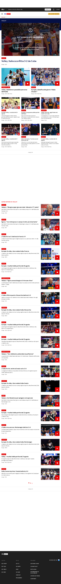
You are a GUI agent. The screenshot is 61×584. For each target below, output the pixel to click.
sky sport (4, 563)
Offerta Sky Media (35, 575)
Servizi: (17, 560)
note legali (33, 569)
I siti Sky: (3, 560)
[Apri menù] (2, 14)
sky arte (3, 572)
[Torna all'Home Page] (7, 14)
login (58, 9)
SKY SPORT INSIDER (54, 13)
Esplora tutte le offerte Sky (15, 9)
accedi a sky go (53, 560)
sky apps (18, 566)
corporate (33, 578)
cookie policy (34, 566)
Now (17, 569)
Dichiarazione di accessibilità (34, 572)
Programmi (19, 577)
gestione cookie (34, 563)
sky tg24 (3, 566)
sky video (3, 569)
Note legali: (32, 560)
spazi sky (18, 575)
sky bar (18, 572)
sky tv (17, 563)
